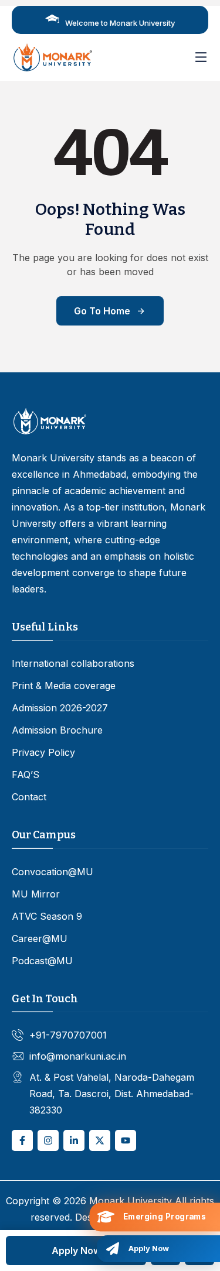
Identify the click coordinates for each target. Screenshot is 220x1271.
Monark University (130, 1201)
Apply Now (76, 1250)
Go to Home (102, 311)
